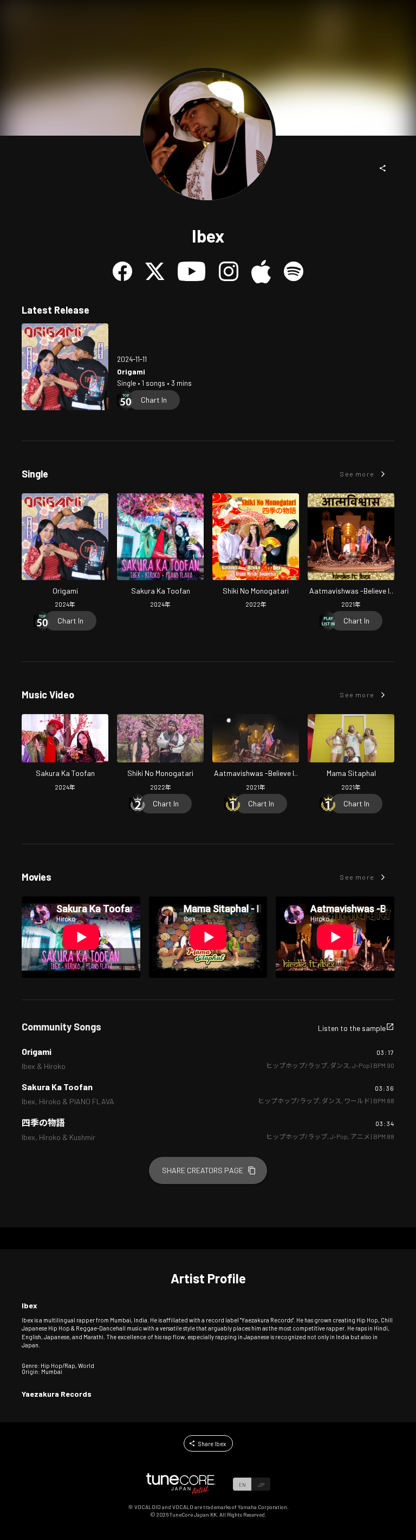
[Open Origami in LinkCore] (65, 366)
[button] (383, 168)
